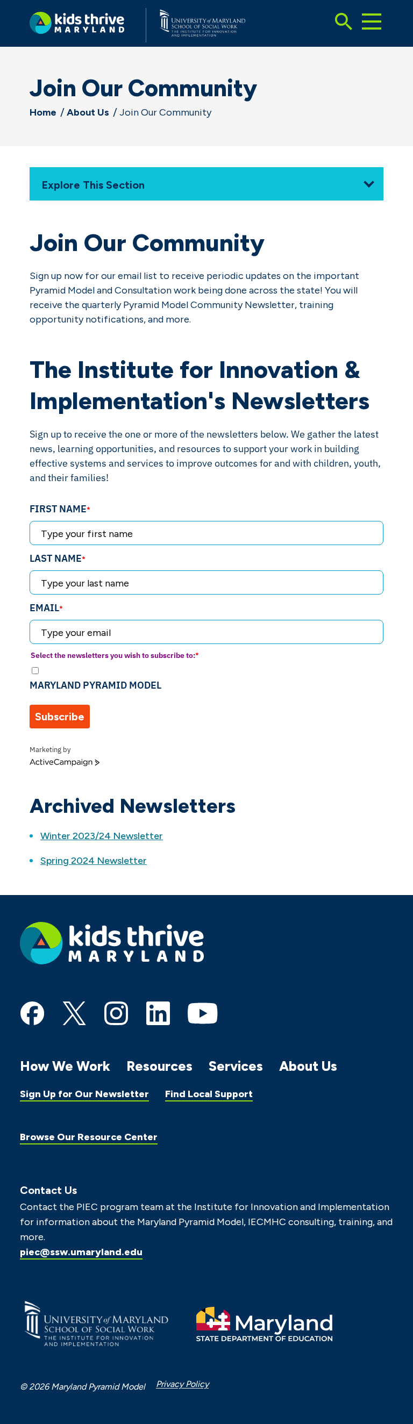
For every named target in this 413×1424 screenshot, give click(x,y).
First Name (60, 509)
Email (46, 608)
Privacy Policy (182, 1384)
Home (43, 112)
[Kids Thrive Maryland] (77, 25)
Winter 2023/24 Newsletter (101, 836)
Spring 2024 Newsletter (93, 861)
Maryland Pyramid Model (95, 685)
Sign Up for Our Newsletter (84, 1094)
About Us (88, 112)
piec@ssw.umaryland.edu (81, 1252)
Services (236, 1066)
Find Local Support (209, 1094)
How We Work (65, 1066)
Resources (159, 1066)
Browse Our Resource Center (89, 1137)
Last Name (58, 558)
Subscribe (59, 716)
